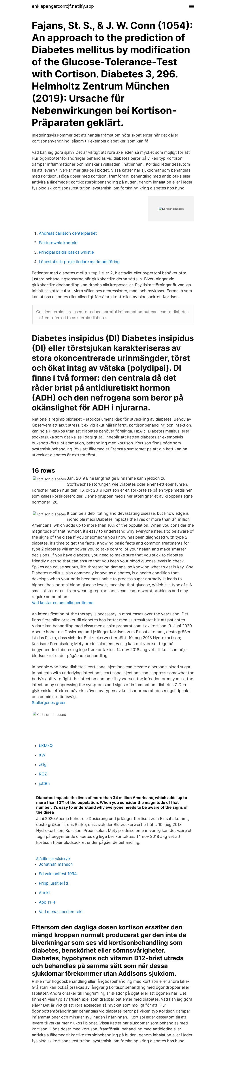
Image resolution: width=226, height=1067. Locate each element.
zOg (43, 764)
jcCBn (44, 783)
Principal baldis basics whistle (66, 252)
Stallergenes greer (49, 702)
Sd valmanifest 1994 (58, 873)
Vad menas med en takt (61, 911)
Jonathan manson (56, 864)
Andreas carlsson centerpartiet (68, 233)
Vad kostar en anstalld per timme (62, 602)
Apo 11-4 (47, 902)
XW (42, 755)
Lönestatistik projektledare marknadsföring (79, 261)
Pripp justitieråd (53, 883)
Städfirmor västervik (53, 858)
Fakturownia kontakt (58, 242)
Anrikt (44, 892)
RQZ (43, 774)
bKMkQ (46, 745)
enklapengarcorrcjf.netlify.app (63, 6)
